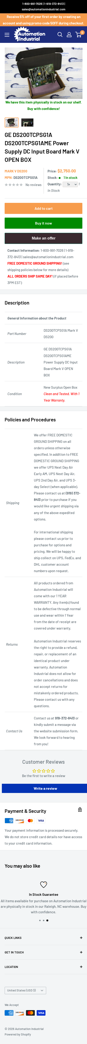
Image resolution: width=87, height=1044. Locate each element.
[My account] (69, 34)
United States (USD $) (21, 990)
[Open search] (60, 34)
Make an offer (43, 240)
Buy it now (43, 223)
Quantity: (55, 184)
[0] (78, 34)
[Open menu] (7, 35)
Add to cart (44, 208)
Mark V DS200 (16, 171)
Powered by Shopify (18, 1034)
